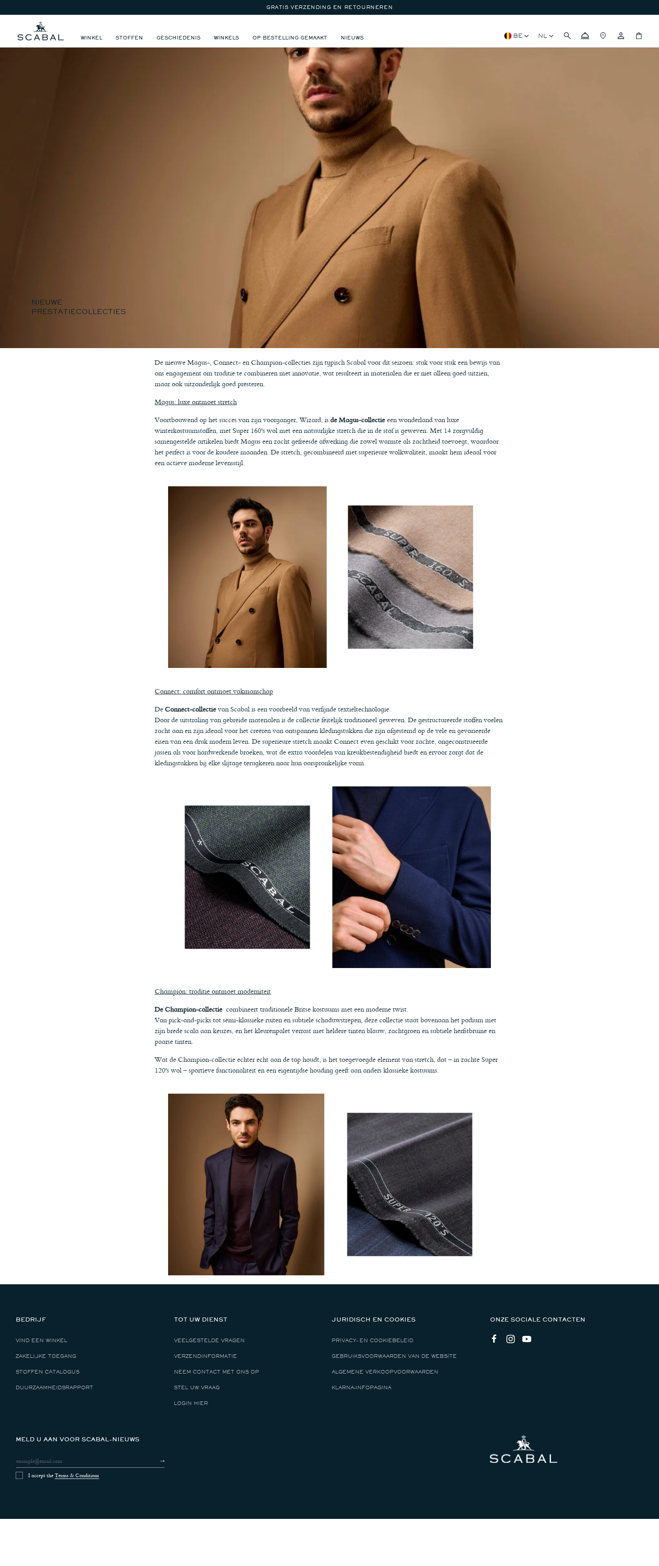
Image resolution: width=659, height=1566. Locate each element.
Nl (542, 35)
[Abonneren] (154, 1461)
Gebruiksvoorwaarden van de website (394, 1356)
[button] (567, 35)
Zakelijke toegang (46, 1356)
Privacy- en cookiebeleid (372, 1340)
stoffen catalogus (47, 1372)
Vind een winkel (41, 1340)
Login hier (191, 1403)
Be (518, 35)
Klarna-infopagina (361, 1387)
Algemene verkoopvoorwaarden (385, 1372)
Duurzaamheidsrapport (54, 1387)
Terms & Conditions (77, 1475)
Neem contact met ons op (216, 1372)
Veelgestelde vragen (209, 1340)
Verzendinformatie (205, 1356)
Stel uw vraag (197, 1387)
